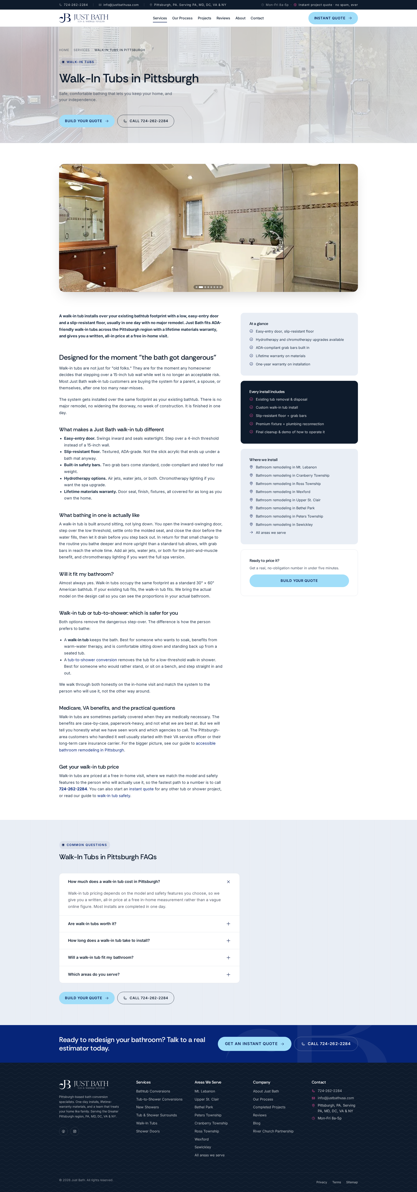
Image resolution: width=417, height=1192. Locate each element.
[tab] (196, 287)
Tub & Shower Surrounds (156, 1115)
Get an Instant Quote (251, 1043)
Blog (256, 1123)
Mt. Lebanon (205, 1091)
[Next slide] (350, 228)
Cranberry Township (211, 1123)
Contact (257, 18)
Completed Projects (269, 1107)
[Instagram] (74, 1131)
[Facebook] (63, 1131)
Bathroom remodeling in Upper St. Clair (288, 500)
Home (64, 50)
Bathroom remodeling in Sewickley (284, 524)
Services (160, 18)
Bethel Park (204, 1107)
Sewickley (203, 1147)
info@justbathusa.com (336, 1098)
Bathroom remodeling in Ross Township (288, 483)
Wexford (202, 1139)
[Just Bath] (83, 18)
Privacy (321, 1182)
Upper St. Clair (207, 1099)
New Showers (147, 1107)
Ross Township (207, 1131)
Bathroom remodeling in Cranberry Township (292, 475)
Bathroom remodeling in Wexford (283, 491)
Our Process (182, 18)
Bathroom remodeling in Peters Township (289, 516)
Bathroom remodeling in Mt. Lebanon (286, 467)
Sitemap (352, 1182)
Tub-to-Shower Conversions (159, 1099)
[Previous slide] (66, 228)
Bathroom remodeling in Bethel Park (285, 508)
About (240, 18)
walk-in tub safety (113, 795)
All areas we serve (271, 532)
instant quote (141, 789)
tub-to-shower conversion (92, 660)
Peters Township (208, 1115)
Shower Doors (148, 1131)
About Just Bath (266, 1091)
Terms (336, 1182)
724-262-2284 (73, 789)
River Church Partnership (273, 1131)
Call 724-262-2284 (149, 121)
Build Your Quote (83, 121)
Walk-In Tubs (146, 1123)
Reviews (223, 18)
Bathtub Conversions (153, 1091)
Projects (204, 18)
